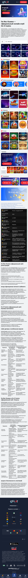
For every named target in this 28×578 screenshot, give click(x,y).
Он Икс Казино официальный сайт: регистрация (11, 203)
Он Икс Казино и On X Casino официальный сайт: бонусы (13, 207)
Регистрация (23, 2)
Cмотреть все (22, 89)
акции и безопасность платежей (8, 208)
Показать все (5, 525)
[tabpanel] (14, 11)
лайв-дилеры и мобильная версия (8, 206)
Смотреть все (22, 59)
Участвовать (7, 163)
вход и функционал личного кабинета (9, 204)
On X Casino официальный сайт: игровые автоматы (12, 205)
